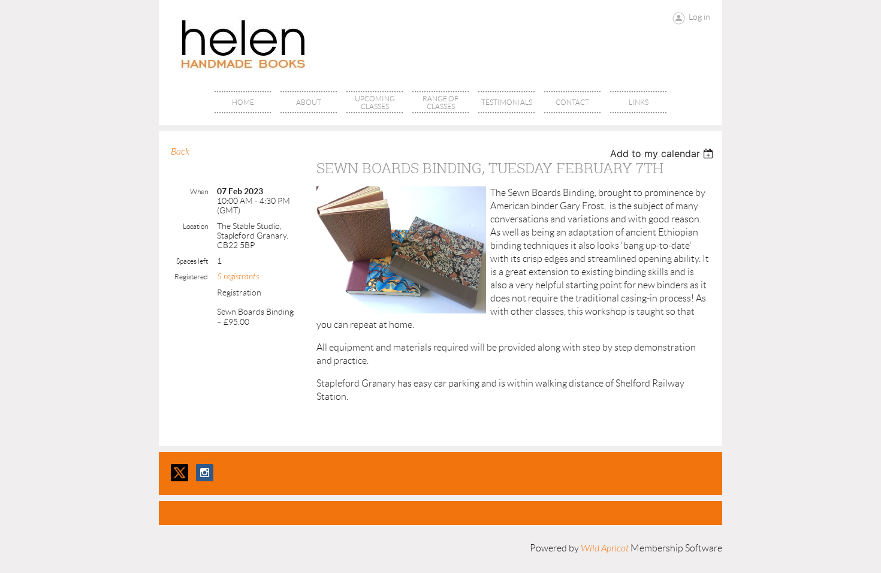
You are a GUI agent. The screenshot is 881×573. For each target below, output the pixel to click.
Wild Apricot (605, 548)
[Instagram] (204, 472)
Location (195, 226)
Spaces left (192, 261)
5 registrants (238, 277)
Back (180, 151)
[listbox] (663, 153)
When (199, 191)
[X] (179, 472)
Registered (191, 277)
